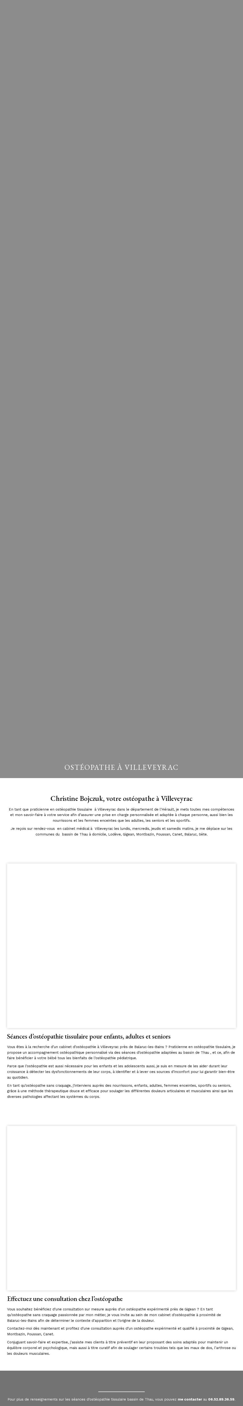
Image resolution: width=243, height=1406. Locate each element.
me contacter (190, 1399)
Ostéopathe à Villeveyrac (121, 767)
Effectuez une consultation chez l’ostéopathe (65, 1298)
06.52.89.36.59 (221, 1399)
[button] (231, 15)
